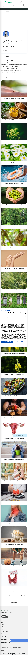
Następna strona (14, 602)
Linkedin (6, 50)
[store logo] (8, 2)
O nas (2, 622)
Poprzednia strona (14, 592)
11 (15, 599)
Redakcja (3, 627)
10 (12, 599)
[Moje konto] (24, 2)
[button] (3, 2)
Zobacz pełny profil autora (6, 77)
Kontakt (2, 624)
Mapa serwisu (4, 629)
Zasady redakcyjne (5, 631)
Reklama (3, 633)
